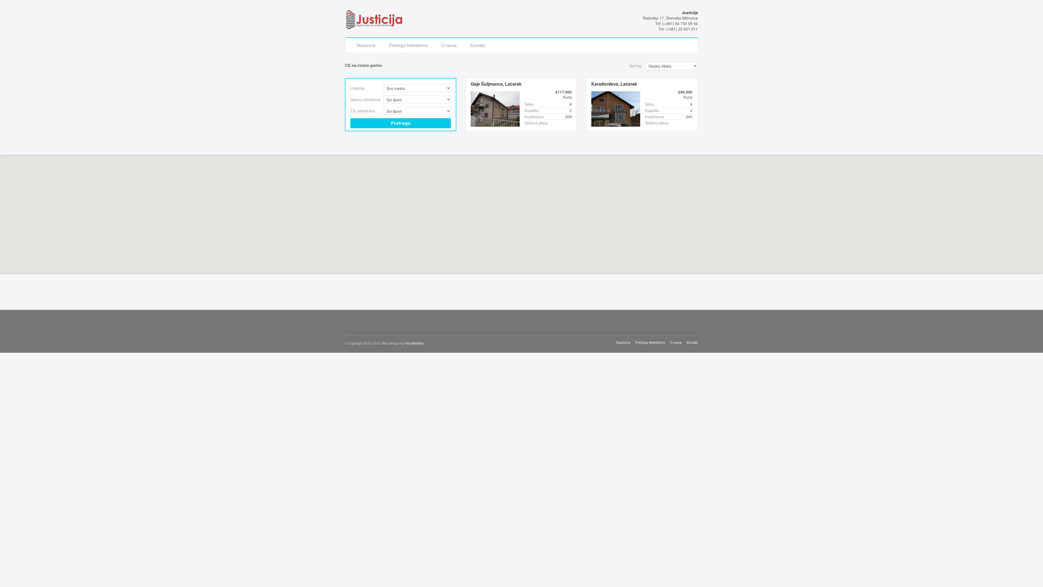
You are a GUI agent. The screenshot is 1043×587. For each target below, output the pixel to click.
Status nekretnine (365, 99)
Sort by (635, 65)
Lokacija (357, 88)
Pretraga (401, 123)
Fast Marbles (414, 343)
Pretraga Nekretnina (408, 45)
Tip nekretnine (362, 111)
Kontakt (477, 45)
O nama (449, 45)
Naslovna (366, 45)
